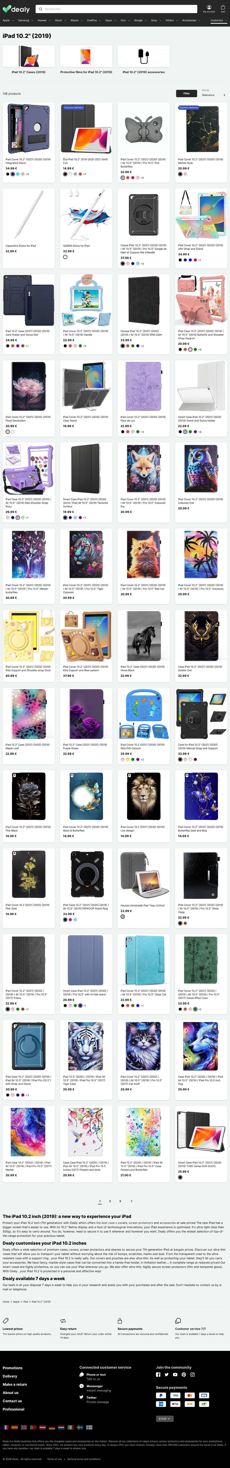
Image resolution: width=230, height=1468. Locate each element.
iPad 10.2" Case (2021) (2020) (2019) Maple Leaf (28, 746)
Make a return (15, 1384)
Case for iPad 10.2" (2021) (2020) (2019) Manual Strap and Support (198, 746)
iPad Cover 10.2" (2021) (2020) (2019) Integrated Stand (28, 161)
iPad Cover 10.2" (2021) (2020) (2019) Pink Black (28, 828)
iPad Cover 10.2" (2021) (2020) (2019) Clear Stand (85, 418)
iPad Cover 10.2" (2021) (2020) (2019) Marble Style (200, 161)
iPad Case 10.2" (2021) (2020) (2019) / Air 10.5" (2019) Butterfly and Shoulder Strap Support (201, 334)
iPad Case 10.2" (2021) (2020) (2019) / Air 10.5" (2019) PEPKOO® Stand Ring (86, 906)
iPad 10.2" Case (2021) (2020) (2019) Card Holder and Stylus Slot (28, 332)
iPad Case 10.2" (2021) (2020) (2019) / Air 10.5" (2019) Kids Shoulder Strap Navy (28, 503)
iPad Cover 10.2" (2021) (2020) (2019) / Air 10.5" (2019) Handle (85, 332)
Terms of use (54, 1459)
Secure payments (130, 1329)
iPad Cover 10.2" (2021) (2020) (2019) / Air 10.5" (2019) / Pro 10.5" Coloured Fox (143, 503)
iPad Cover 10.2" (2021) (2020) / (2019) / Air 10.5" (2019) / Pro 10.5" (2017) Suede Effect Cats (199, 994)
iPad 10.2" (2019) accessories (144, 72)
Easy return (68, 1329)
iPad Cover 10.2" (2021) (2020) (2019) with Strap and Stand (200, 247)
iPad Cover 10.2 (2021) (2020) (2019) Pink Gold (28, 906)
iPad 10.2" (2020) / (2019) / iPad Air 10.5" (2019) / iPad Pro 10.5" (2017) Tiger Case (84, 1080)
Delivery (10, 1376)
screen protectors (141, 1223)
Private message (97, 1402)
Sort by (205, 90)
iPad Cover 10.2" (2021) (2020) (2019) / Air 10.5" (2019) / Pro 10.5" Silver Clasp (200, 908)
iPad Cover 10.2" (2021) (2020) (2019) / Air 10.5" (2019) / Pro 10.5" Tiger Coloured (85, 589)
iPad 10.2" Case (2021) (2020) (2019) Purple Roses (85, 746)
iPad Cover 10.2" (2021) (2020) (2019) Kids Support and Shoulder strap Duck (28, 668)
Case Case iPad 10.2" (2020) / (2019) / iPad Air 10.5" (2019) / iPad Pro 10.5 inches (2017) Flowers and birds (86, 1166)
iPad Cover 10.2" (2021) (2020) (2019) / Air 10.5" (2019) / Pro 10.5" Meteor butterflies (28, 589)
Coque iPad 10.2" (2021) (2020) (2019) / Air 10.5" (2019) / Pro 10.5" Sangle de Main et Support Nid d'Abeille (144, 249)
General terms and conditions (84, 1459)
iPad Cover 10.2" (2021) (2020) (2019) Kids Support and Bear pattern (85, 668)
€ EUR (162, 1418)
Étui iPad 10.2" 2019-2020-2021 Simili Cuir (85, 161)
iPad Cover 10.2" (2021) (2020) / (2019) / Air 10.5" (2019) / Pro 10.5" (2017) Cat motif (141, 1080)
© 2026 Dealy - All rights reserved (22, 1459)
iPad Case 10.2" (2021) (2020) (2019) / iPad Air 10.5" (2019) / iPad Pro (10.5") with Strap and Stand (28, 1080)
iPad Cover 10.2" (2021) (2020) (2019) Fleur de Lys (143, 418)
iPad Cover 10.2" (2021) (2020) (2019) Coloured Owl (200, 501)
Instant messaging (99, 1390)
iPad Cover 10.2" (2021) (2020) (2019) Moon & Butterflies (85, 828)
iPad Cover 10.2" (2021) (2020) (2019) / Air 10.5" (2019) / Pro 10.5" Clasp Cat (143, 992)
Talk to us (93, 1379)
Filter (186, 93)
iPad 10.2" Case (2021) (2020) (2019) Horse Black (143, 668)
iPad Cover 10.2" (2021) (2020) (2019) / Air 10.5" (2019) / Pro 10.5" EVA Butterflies (143, 163)
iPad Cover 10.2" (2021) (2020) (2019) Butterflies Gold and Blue (200, 828)
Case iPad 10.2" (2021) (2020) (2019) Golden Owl (200, 668)
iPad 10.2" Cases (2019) (29, 72)
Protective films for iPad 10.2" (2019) (86, 72)
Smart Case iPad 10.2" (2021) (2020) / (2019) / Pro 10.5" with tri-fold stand (85, 992)
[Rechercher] (40, 9)
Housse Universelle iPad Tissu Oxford (142, 905)
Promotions (12, 1368)
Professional (13, 1409)
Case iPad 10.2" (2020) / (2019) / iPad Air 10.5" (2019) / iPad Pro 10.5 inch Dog (200, 1080)
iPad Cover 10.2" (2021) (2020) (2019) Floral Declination (28, 418)
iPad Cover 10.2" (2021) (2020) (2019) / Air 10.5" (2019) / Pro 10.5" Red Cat (143, 587)
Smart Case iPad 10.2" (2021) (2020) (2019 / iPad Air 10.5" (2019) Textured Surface (85, 503)
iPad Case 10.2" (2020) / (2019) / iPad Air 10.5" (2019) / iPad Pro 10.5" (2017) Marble (29, 1166)
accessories (168, 1223)
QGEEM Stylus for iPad (76, 245)
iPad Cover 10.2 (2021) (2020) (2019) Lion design (143, 828)
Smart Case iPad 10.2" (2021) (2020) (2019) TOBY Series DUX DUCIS (199, 1164)
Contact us (12, 1401)
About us (11, 1393)
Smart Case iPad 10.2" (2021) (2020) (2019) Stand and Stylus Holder (199, 418)
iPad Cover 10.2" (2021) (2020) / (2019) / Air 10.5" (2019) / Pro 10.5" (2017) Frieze (26, 994)
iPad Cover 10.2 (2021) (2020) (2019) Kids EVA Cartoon (143, 746)
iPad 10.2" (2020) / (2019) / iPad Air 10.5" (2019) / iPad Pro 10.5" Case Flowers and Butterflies (142, 1166)
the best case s (106, 1223)
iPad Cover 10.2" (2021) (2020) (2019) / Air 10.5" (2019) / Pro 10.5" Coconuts (200, 587)
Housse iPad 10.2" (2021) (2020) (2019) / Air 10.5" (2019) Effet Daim (141, 332)
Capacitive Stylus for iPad (21, 245)
